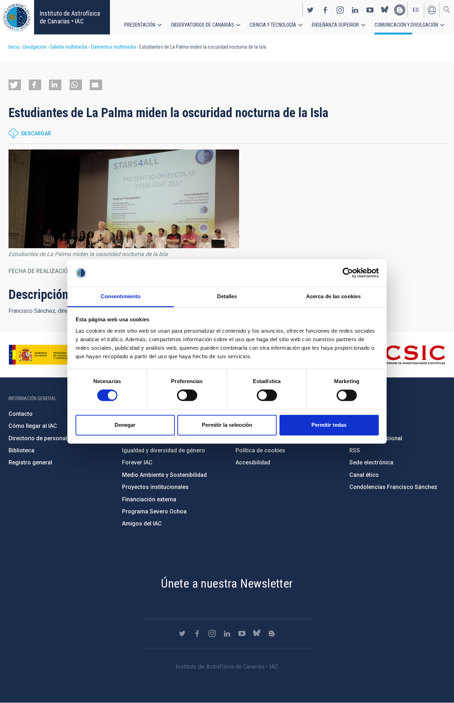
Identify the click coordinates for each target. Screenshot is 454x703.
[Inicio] (17, 17)
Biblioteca (21, 450)
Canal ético (364, 475)
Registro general (30, 462)
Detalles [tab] (227, 296)
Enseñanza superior (335, 25)
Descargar (36, 133)
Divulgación (34, 47)
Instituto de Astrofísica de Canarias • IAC (70, 17)
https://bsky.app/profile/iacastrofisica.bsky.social (384, 9)
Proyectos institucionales (155, 487)
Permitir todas (329, 425)
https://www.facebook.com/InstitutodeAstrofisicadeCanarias (325, 9)
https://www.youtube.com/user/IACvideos (369, 9)
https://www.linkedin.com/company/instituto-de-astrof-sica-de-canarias (355, 9)
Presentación (139, 25)
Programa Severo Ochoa (154, 511)
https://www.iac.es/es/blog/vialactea (399, 9)
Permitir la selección (227, 425)
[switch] (187, 395)
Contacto (21, 413)
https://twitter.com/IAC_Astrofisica (310, 9)
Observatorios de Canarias (202, 25)
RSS (354, 450)
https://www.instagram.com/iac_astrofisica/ (340, 9)
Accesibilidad (253, 462)
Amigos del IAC (142, 523)
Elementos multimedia (113, 47)
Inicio (14, 47)
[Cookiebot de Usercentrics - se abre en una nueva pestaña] (348, 273)
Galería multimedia (68, 47)
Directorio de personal (38, 438)
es (416, 10)
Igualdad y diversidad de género (163, 450)
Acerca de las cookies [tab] (333, 296)
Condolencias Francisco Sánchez (393, 487)
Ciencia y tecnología (273, 25)
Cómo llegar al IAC (33, 426)
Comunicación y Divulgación (406, 25)
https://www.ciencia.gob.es (48, 354)
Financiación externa (149, 499)
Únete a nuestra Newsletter (227, 583)
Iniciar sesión (431, 9)
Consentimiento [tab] (120, 296)
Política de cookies (260, 450)
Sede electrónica (371, 462)
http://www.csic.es (406, 355)
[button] (15, 85)
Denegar (125, 425)
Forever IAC (137, 462)
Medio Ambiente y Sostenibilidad (164, 475)
